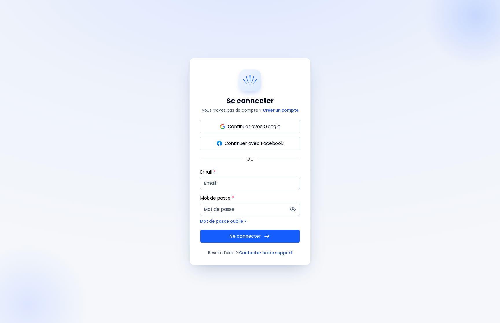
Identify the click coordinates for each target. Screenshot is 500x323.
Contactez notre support (265, 253)
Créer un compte (281, 110)
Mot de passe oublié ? (223, 221)
